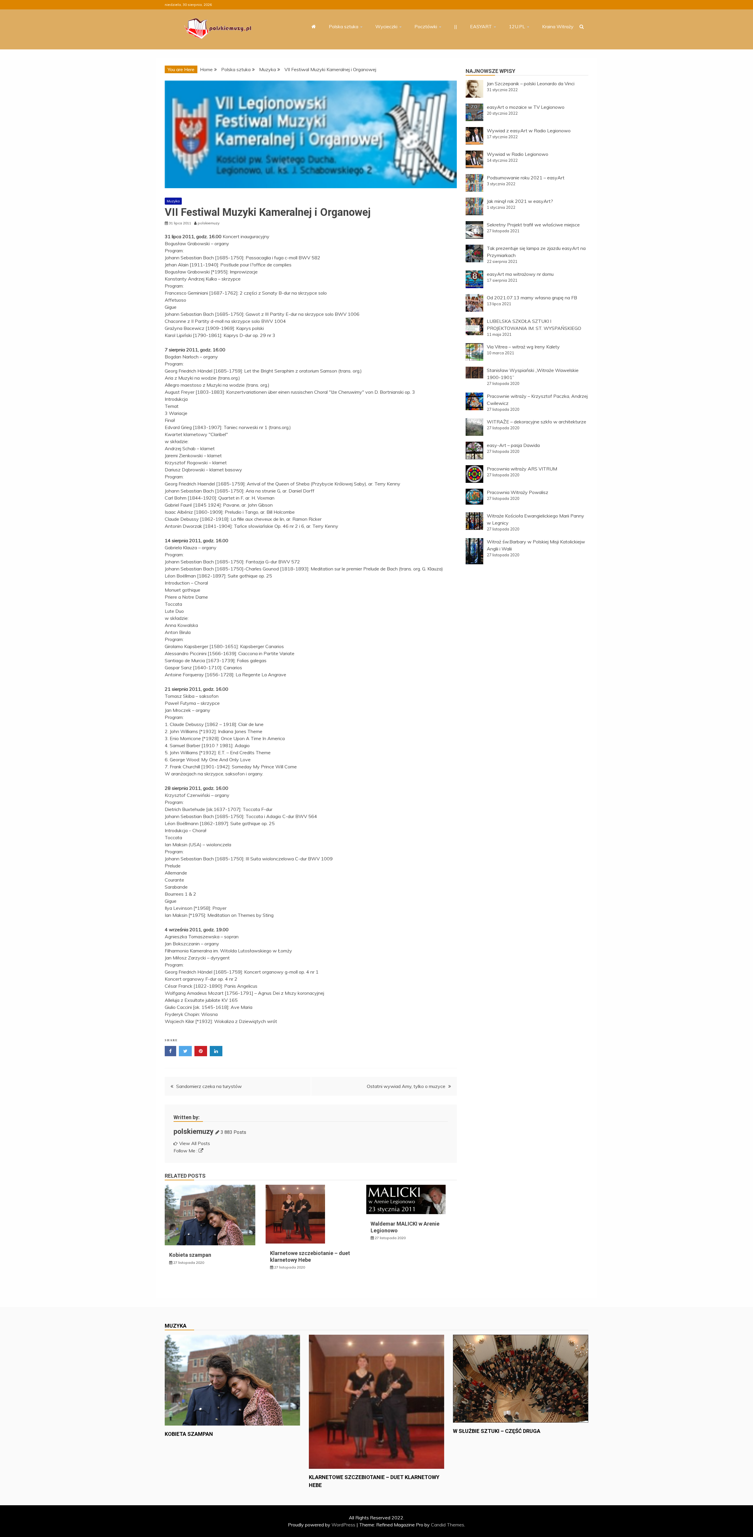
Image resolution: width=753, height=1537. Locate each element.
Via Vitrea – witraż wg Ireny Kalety (523, 347)
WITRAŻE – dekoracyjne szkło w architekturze (536, 422)
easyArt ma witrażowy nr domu (520, 274)
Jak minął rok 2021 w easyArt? (520, 201)
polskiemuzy (194, 1131)
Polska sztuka (343, 26)
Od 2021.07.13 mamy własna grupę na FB (532, 298)
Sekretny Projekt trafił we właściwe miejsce (533, 225)
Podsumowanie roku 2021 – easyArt (525, 178)
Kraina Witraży (558, 26)
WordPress (343, 1525)
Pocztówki (425, 26)
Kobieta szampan (190, 1255)
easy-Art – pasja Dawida (513, 445)
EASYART (481, 26)
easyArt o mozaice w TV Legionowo (525, 107)
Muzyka (173, 201)
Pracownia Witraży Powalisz (517, 492)
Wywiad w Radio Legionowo (517, 154)
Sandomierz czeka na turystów (209, 1086)
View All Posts (194, 1143)
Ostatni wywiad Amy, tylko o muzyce (406, 1086)
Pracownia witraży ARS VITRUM (522, 469)
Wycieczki (386, 26)
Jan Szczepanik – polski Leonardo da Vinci (530, 83)
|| (455, 26)
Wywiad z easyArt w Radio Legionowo (529, 130)
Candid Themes (447, 1525)
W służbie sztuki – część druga (496, 1431)
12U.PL (517, 26)
